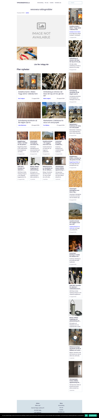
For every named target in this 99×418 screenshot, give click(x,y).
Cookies (51, 2)
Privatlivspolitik (93, 415)
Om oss (46, 2)
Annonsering (40, 2)
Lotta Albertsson (22, 125)
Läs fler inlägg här (41, 64)
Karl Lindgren (21, 98)
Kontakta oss (58, 2)
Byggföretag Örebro (74, 162)
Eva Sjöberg (46, 125)
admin (27, 12)
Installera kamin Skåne (75, 32)
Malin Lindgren (47, 98)
